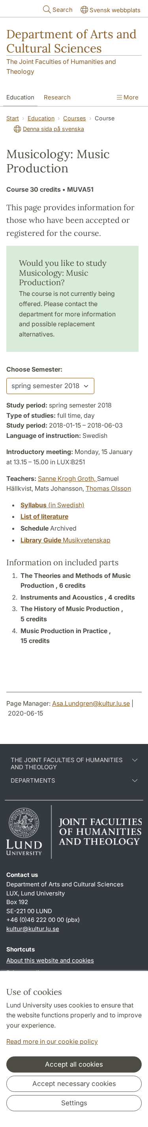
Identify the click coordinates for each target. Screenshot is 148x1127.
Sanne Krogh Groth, (67, 478)
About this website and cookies (50, 960)
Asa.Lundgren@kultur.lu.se (91, 703)
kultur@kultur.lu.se (32, 929)
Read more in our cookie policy (52, 1041)
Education (20, 97)
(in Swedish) (52, 505)
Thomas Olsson (108, 488)
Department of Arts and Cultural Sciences (71, 41)
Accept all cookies (74, 1064)
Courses (74, 118)
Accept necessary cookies (74, 1084)
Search (62, 9)
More (130, 97)
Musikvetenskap (66, 540)
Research (57, 97)
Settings (74, 1103)
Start (12, 118)
